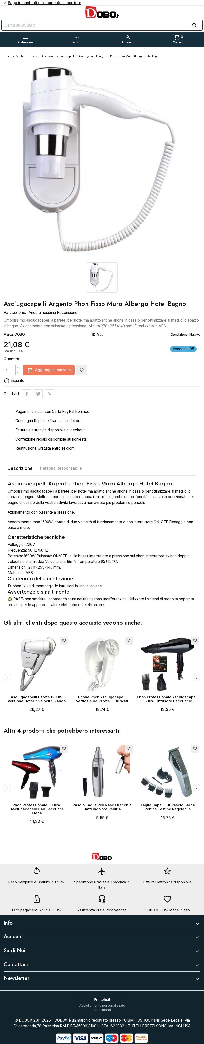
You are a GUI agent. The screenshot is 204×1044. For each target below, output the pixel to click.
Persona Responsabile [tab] (61, 468)
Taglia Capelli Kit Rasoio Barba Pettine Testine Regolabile (167, 807)
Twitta (38, 394)
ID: (94, 334)
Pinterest (49, 394)
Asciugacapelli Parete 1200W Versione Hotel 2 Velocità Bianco (37, 699)
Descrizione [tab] (20, 468)
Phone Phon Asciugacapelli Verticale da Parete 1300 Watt (102, 699)
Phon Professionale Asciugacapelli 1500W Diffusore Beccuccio (168, 699)
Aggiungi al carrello (49, 370)
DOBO (20, 334)
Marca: (9, 334)
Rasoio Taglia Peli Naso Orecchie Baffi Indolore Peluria (102, 807)
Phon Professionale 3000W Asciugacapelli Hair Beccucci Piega (37, 809)
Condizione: (179, 334)
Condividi (26, 394)
